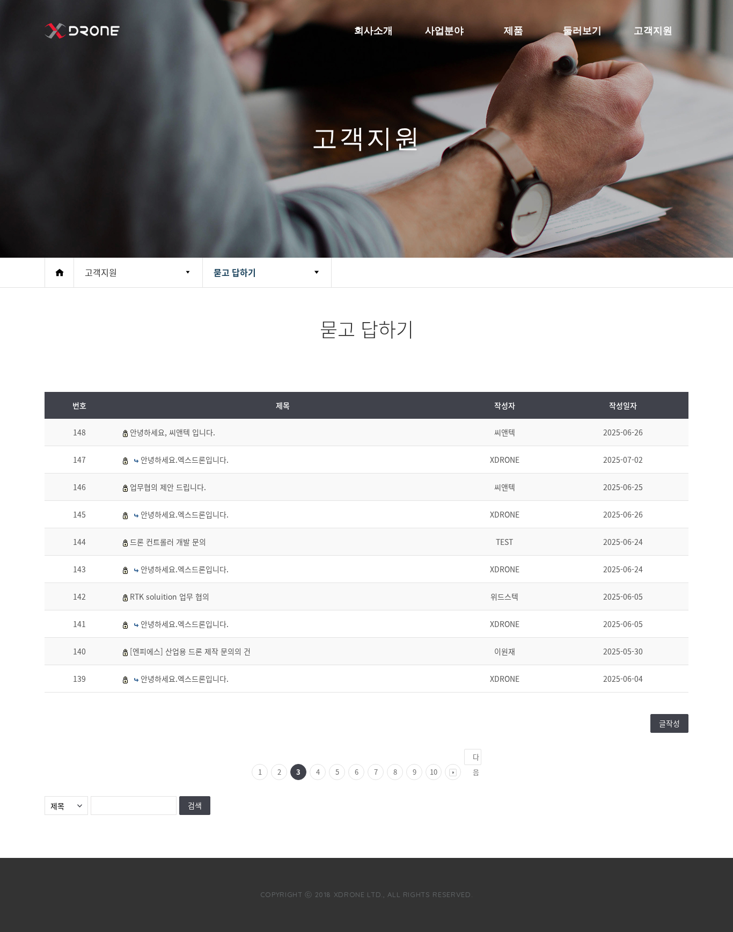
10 (433, 772)
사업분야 (444, 30)
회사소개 (373, 30)
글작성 (669, 723)
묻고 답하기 (235, 272)
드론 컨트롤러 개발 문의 (168, 541)
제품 (513, 30)
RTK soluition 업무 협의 (169, 596)
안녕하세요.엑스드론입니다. (185, 459)
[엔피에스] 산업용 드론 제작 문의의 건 (190, 651)
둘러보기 (582, 30)
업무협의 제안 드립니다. (168, 487)
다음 (476, 758)
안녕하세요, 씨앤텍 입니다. (172, 432)
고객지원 (653, 30)
